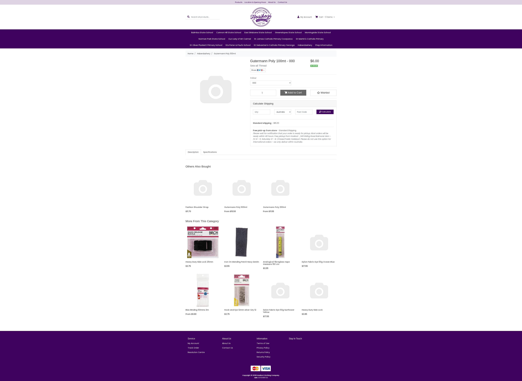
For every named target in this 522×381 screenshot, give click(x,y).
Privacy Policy (263, 347)
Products (238, 2)
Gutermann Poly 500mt (235, 207)
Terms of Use (263, 343)
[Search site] (188, 17)
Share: (254, 70)
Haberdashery (305, 45)
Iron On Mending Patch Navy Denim (241, 261)
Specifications (210, 152)
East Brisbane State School (258, 32)
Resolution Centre (196, 352)
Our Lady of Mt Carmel (239, 38)
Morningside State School (318, 32)
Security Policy (263, 356)
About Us (272, 2)
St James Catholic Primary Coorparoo (273, 38)
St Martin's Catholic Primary (310, 38)
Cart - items (325, 17)
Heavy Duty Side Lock (312, 309)
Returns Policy (263, 352)
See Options (241, 203)
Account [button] (306, 17)
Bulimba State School (202, 32)
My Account (193, 343)
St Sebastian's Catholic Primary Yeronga (274, 45)
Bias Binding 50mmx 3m (197, 309)
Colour (253, 78)
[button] (323, 93)
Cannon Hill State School (228, 32)
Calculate (326, 111)
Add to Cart (294, 92)
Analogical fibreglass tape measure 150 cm (276, 263)
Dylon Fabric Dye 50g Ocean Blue (318, 261)
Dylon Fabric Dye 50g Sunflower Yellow (278, 311)
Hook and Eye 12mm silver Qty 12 (240, 309)
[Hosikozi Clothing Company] (261, 17)
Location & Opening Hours (255, 2)
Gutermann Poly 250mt (274, 207)
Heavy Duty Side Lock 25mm (199, 261)
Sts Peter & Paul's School (238, 45)
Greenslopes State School (288, 32)
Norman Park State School (212, 38)
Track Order (193, 347)
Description (193, 152)
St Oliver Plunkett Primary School (206, 45)
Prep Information (323, 45)
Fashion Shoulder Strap (197, 207)
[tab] (193, 152)
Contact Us (282, 2)
